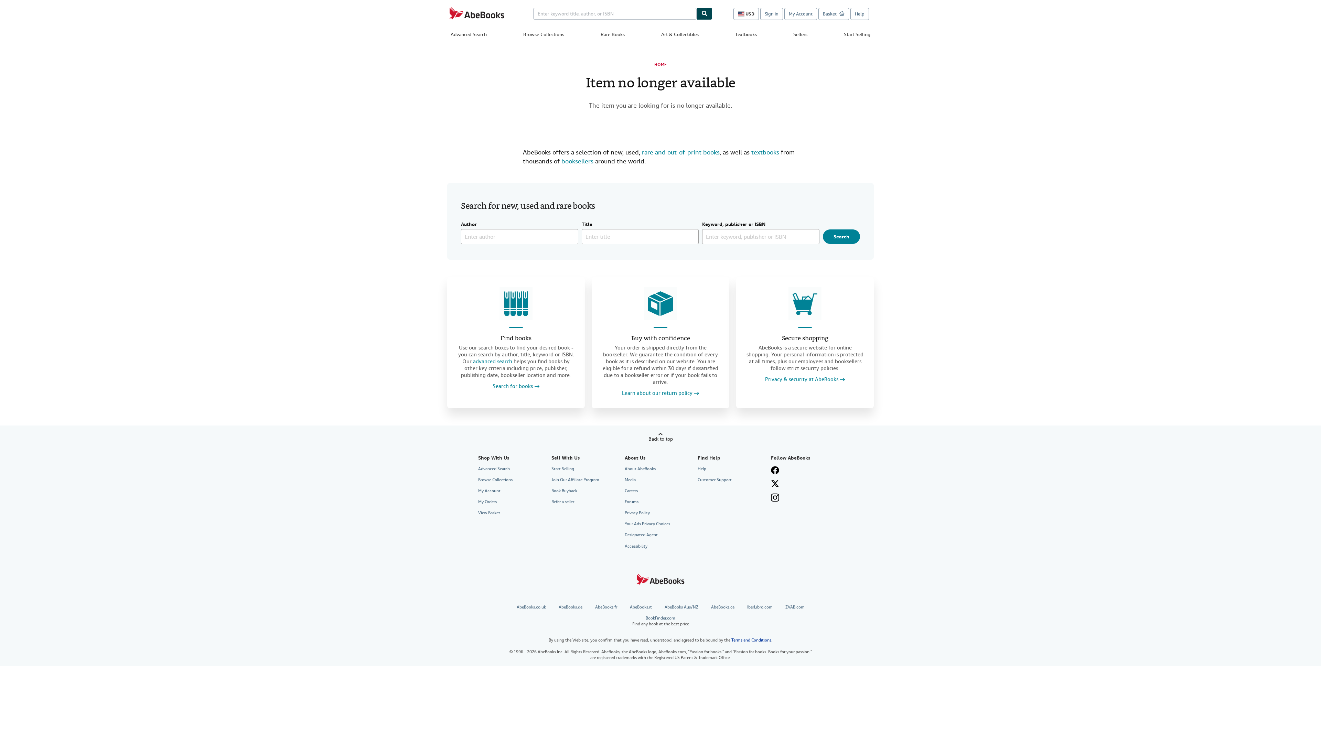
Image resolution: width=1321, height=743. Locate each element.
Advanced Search (469, 34)
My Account (801, 14)
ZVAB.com (795, 607)
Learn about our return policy (657, 393)
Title (587, 224)
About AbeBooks (640, 469)
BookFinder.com (660, 621)
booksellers (577, 161)
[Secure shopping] (804, 303)
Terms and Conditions (751, 640)
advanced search (492, 361)
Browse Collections (543, 34)
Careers (631, 491)
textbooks (765, 152)
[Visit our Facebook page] (775, 470)
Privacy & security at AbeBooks (801, 379)
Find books (516, 338)
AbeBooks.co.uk (531, 607)
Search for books (513, 386)
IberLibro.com (760, 607)
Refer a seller (562, 502)
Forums (631, 502)
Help (859, 14)
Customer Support (715, 480)
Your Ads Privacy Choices (647, 524)
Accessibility (636, 546)
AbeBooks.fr (606, 607)
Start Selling (857, 34)
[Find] (704, 14)
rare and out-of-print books (681, 152)
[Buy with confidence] (660, 303)
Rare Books (613, 34)
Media (630, 480)
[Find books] (516, 303)
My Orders (487, 502)
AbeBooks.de (570, 607)
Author (469, 224)
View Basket (489, 513)
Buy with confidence (660, 338)
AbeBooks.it (641, 607)
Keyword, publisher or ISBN (733, 224)
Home (660, 64)
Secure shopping (805, 338)
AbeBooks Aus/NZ (681, 607)
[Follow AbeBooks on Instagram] (775, 497)
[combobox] (615, 14)
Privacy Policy (637, 513)
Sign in (771, 14)
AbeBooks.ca (722, 607)
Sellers (800, 34)
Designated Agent (641, 535)
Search (841, 237)
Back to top (660, 439)
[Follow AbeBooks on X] (775, 483)
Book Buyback (564, 491)
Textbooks (746, 34)
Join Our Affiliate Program (575, 480)
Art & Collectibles (680, 34)
